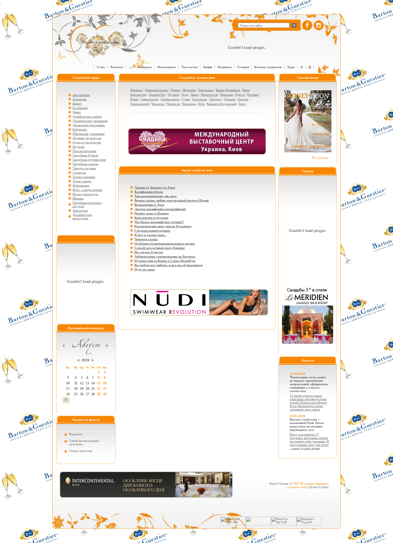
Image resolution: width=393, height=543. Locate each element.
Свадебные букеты (85, 155)
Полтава (252, 94)
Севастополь (149, 99)
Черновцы (189, 103)
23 (104, 389)
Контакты (145, 67)
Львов (194, 94)
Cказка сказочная (80, 450)
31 (66, 400)
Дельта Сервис (319, 487)
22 (98, 389)
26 (81, 394)
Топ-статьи (189, 67)
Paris (242, 103)
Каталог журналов (268, 67)
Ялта (201, 103)
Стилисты (79, 172)
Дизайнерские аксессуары (82, 216)
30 (104, 394)
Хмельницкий (139, 103)
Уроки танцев (82, 181)
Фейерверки (81, 185)
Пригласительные (84, 151)
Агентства (80, 99)
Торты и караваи (84, 177)
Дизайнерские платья (87, 116)
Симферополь (170, 99)
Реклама (116, 67)
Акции (207, 67)
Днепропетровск (156, 90)
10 (68, 383)
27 (87, 394)
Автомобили (81, 95)
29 (98, 394)
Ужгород (215, 99)
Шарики (78, 198)
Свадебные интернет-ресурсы (87, 204)
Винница (136, 90)
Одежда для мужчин (87, 142)
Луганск (173, 94)
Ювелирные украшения (88, 133)
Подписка (225, 67)
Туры (291, 67)
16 (104, 383)
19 (81, 389)
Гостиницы (80, 108)
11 (75, 383)
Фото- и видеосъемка (87, 189)
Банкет (77, 103)
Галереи (243, 67)
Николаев (226, 94)
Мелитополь (209, 94)
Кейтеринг (80, 129)
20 (87, 389)
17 (68, 389)
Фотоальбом (166, 67)
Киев (246, 90)
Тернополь (199, 99)
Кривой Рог (157, 94)
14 (93, 383)
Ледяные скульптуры (87, 138)
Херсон (243, 99)
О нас (101, 67)
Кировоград (138, 94)
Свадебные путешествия (89, 159)
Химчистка (80, 210)
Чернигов (173, 103)
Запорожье (205, 90)
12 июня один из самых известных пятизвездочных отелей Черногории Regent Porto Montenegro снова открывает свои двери (308, 402)
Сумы (186, 99)
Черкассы (157, 103)
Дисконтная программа (89, 125)
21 (93, 389)
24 (68, 394)
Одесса (240, 94)
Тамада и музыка (84, 168)
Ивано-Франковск (228, 90)
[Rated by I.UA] (258, 524)
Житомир (189, 90)
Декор (77, 112)
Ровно (134, 99)
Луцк (184, 94)
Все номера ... (321, 157)
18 (75, 389)
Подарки (79, 146)
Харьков (229, 99)
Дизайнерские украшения (90, 120)
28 (93, 394)
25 (75, 394)
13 (87, 383)
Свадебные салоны (85, 164)
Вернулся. (76, 434)
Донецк (175, 90)
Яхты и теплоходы (85, 194)
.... (130, 67)
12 (81, 383)
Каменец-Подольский (221, 103)
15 (98, 383)
